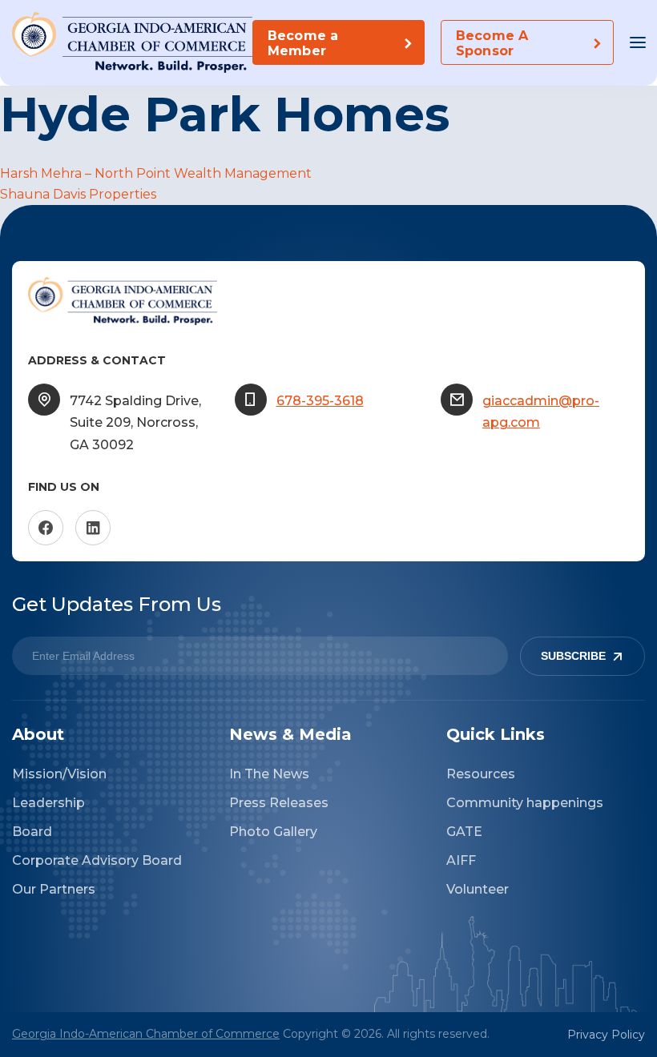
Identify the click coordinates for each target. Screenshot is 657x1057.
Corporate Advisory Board (97, 860)
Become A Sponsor (492, 43)
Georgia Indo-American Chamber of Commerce (146, 1034)
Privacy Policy (606, 1034)
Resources (480, 774)
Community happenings (524, 802)
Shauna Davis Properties (78, 194)
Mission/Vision (59, 774)
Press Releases (278, 802)
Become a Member (303, 43)
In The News (269, 774)
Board (32, 831)
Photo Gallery (273, 831)
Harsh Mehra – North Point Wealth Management (156, 173)
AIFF (461, 860)
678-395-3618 (320, 400)
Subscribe (573, 655)
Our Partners (53, 889)
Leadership (48, 802)
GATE (464, 831)
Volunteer (477, 889)
